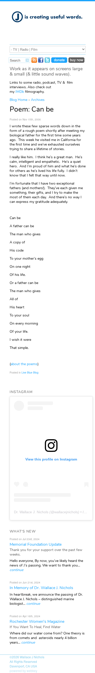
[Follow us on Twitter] (47, 61)
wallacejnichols (66, 512)
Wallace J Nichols (32, 657)
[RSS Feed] (34, 61)
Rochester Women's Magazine (37, 621)
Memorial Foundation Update (36, 544)
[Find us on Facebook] (41, 61)
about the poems (24, 364)
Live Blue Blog (30, 372)
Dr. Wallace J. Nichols (31, 512)
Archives (38, 99)
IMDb (19, 91)
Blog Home (18, 99)
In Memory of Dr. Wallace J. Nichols (41, 588)
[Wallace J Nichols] (48, 25)
